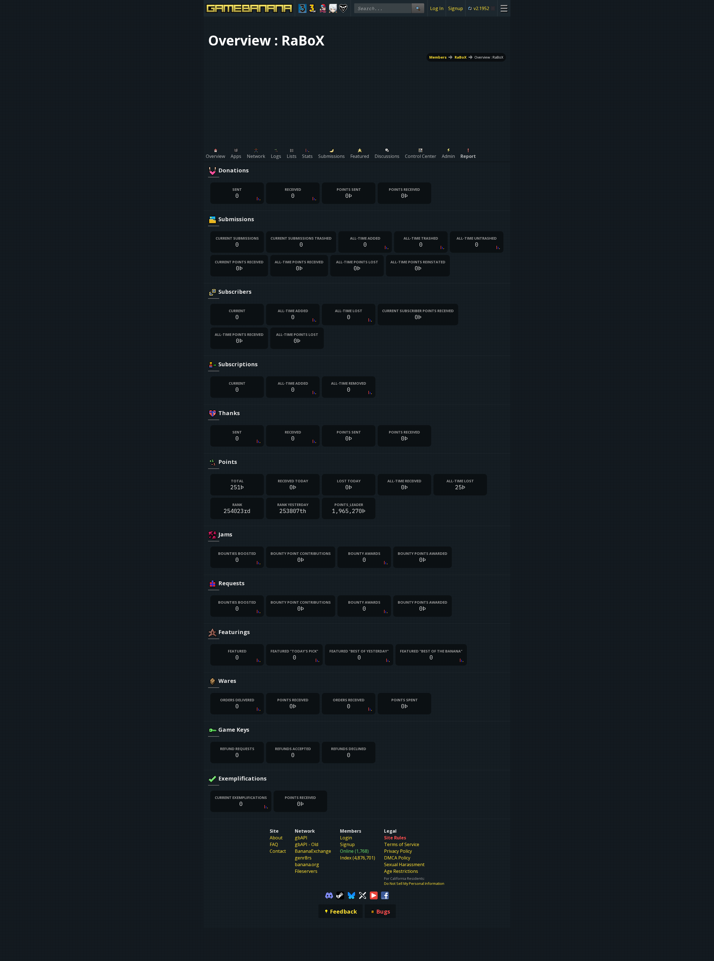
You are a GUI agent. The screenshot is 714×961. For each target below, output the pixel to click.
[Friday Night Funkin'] (323, 8)
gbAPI (301, 838)
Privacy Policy (398, 851)
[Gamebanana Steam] (340, 895)
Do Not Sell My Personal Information (414, 883)
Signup (455, 8)
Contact (278, 851)
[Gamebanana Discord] (329, 895)
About (276, 838)
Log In (436, 8)
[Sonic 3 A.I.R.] (313, 8)
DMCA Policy (397, 858)
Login (346, 838)
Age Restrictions (401, 871)
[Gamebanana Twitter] (362, 895)
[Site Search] (417, 8)
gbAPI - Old (306, 844)
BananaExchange (313, 851)
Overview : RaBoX (488, 57)
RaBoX (461, 57)
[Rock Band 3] (302, 8)
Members (438, 57)
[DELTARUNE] (343, 8)
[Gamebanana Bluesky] (351, 895)
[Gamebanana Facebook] (384, 895)
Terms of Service (401, 844)
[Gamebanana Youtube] (373, 895)
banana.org (307, 864)
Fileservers (306, 871)
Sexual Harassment (404, 864)
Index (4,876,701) (357, 858)
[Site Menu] (503, 8)
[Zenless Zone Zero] (333, 8)
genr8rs (303, 858)
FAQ (274, 844)
